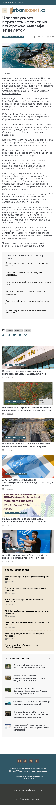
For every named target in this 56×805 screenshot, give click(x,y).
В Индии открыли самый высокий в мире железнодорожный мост (24, 244)
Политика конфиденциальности (28, 776)
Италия (29, 255)
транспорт (39, 255)
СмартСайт (35, 799)
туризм (9, 258)
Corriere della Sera (11, 93)
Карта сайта (28, 778)
